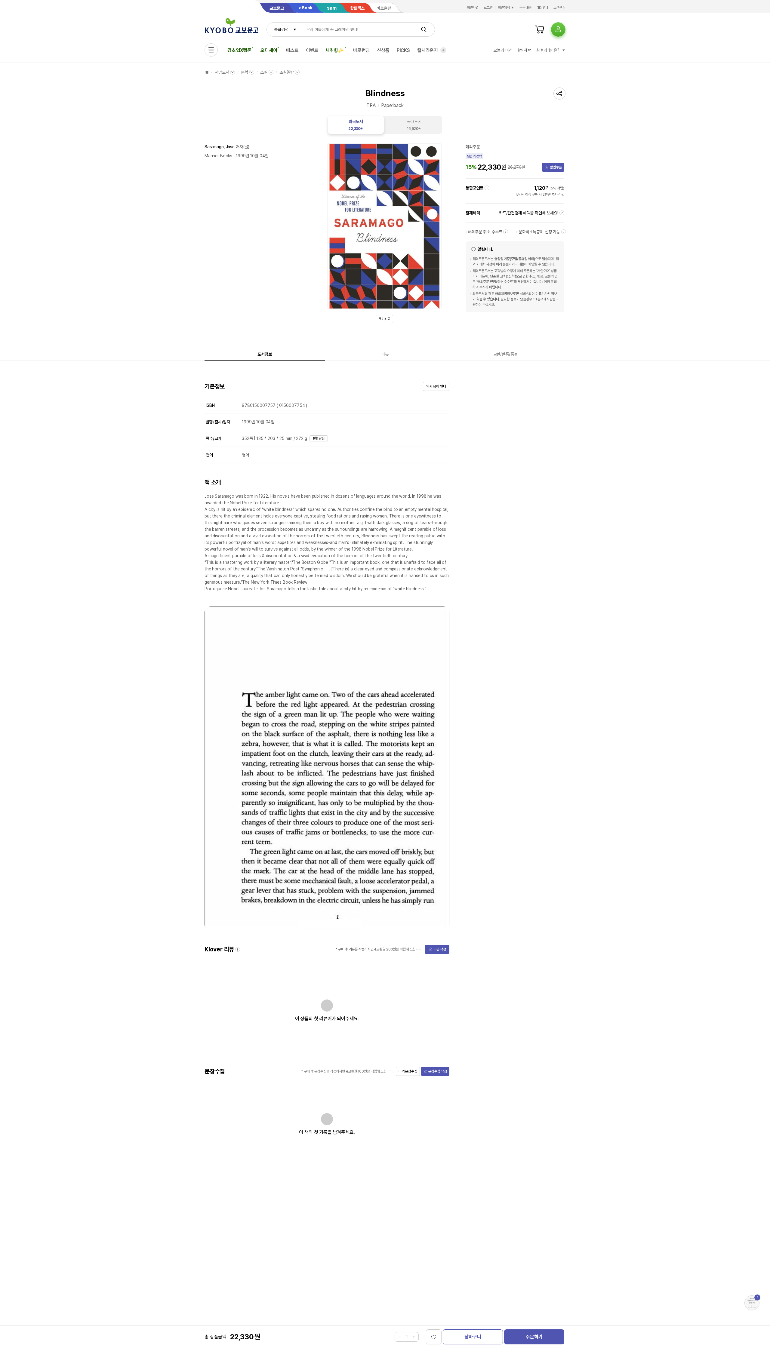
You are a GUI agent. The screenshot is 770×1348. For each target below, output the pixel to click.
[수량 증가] (413, 1336)
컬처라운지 (427, 50)
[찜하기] (434, 1336)
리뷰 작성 (439, 949)
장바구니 (472, 1337)
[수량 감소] (399, 1336)
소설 (263, 72)
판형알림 (319, 438)
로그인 (488, 7)
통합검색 (281, 29)
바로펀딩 (361, 50)
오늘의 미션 (502, 50)
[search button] (423, 29)
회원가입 (473, 7)
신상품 (383, 50)
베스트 (292, 50)
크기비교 (384, 319)
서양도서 (222, 72)
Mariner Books (218, 155)
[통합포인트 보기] (487, 188)
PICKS (403, 50)
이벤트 (312, 50)
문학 (244, 72)
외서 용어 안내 (436, 386)
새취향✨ (334, 50)
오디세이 (268, 50)
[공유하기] (559, 94)
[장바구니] (539, 29)
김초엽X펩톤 (239, 50)
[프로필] (558, 29)
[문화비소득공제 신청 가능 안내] (563, 231)
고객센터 (559, 7)
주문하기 (534, 1337)
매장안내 (543, 7)
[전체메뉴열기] (211, 50)
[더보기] (443, 50)
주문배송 (525, 7)
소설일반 (286, 72)
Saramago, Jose (220, 146)
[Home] (207, 72)
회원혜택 (504, 7)
